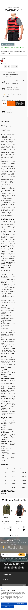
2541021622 (9, 96)
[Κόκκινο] (2, 61)
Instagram (22, 567)
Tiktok (12, 567)
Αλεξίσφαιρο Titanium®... (18, 522)
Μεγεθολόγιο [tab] (5, 130)
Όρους (14, 558)
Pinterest (19, 567)
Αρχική (10, 7)
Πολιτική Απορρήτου (22, 558)
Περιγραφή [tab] (5, 121)
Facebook (5, 567)
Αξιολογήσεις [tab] (6, 126)
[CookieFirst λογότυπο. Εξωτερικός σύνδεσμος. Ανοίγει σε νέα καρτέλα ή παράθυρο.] (1, 588)
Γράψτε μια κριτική (9, 44)
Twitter (8, 567)
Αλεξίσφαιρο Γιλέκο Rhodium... (6, 522)
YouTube (15, 567)
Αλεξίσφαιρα (16, 7)
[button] (11, 535)
